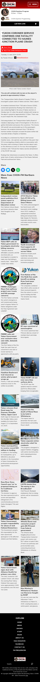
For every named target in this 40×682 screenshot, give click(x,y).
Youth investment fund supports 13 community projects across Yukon (29, 248)
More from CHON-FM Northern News (15, 50)
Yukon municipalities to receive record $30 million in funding (10, 448)
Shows (20, 629)
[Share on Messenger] (8, 170)
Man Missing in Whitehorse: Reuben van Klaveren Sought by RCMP (29, 591)
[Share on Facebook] (3, 170)
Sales (19, 635)
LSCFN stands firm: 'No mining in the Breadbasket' (28, 486)
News (19, 625)
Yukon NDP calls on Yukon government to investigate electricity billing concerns (10, 245)
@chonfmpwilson (22, 58)
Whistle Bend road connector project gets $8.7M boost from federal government (28, 525)
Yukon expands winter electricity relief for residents (30, 443)
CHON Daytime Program (20, 11)
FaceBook (19, 644)
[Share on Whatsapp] (18, 170)
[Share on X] (13, 170)
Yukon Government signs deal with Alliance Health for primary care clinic (9, 571)
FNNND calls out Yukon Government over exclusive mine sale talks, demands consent (9, 338)
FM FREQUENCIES (19, 650)
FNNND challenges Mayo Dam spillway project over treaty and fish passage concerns (9, 291)
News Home (7, 47)
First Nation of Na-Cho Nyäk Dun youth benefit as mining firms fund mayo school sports (29, 279)
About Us (20, 638)
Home (19, 622)
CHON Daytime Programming (20, 19)
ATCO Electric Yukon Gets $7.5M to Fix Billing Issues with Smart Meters (29, 199)
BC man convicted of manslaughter (29, 327)
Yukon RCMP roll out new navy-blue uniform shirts (29, 380)
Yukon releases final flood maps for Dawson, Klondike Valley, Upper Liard (9, 411)
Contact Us (20, 647)
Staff (19, 632)
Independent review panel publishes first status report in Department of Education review (9, 200)
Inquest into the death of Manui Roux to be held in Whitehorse (29, 412)
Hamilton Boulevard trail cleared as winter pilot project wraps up (9, 375)
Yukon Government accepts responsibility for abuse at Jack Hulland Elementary (10, 524)
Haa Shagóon (19, 641)
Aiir (27, 675)
